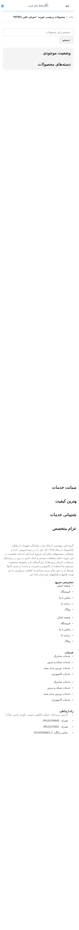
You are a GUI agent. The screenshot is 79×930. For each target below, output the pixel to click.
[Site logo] (38, 5)
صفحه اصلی (63, 585)
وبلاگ (67, 609)
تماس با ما (64, 597)
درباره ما (65, 603)
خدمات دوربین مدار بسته (57, 668)
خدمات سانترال (62, 656)
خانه (71, 16)
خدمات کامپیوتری (61, 673)
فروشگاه (65, 591)
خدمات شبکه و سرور (58, 662)
